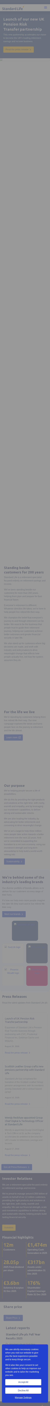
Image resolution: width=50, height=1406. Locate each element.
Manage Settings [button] (23, 1397)
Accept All (23, 1382)
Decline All (23, 1390)
